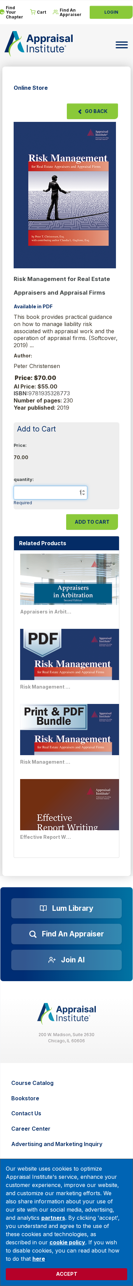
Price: (20, 445)
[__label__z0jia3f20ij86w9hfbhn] (66, 1014)
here (38, 1258)
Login (111, 12)
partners (53, 1217)
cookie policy (67, 1242)
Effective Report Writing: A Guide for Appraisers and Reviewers (45, 837)
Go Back (96, 111)
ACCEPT (66, 1274)
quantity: (24, 479)
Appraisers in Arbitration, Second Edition (45, 611)
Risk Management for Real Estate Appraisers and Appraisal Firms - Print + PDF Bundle (45, 762)
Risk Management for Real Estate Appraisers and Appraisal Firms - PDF (45, 687)
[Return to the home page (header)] (38, 44)
